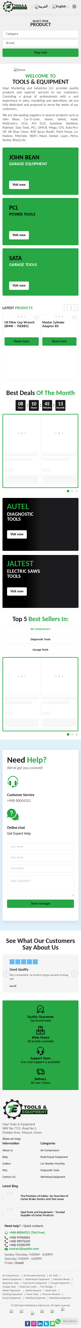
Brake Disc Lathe (28, 1287)
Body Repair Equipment (37, 1279)
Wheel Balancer (34, 1290)
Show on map (11, 1139)
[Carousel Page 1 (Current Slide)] (68, 491)
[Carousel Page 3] (76, 491)
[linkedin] (40, 1323)
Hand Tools (50, 1290)
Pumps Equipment (12, 1298)
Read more (21, 341)
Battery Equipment (12, 1279)
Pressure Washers (51, 1294)
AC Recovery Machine (34, 1275)
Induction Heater (61, 1279)
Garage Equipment (60, 1283)
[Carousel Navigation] (71, 307)
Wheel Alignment (12, 1290)
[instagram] (34, 1323)
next (74, 307)
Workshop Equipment (60, 1298)
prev (67, 307)
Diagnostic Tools (10, 1283)
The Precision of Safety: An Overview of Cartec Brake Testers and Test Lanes (44, 1198)
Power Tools (32, 1294)
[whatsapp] (52, 1323)
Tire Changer (46, 1287)
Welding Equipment (36, 1298)
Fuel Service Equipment (35, 1283)
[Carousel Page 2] (72, 491)
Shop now (40, 52)
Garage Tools (9, 1287)
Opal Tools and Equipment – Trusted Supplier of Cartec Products (43, 1214)
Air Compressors (11, 1275)
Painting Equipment (12, 1294)
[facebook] (27, 1323)
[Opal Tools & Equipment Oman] (14, 6)
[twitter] (46, 1323)
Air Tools (53, 1275)
